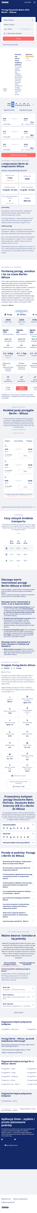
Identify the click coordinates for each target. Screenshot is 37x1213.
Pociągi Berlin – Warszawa (9, 1029)
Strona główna (6, 1109)
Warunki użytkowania (20, 1199)
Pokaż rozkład (10, 203)
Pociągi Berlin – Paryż (8, 1069)
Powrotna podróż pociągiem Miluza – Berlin (16, 1050)
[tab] (9, 110)
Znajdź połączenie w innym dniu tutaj (18, 496)
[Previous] (6, 542)
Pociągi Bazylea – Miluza (9, 1101)
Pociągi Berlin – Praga (8, 1073)
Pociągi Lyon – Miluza (8, 1080)
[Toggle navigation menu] (35, 2)
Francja (15, 1109)
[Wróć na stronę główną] (4, 2)
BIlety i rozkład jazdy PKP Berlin (12, 1052)
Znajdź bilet (9, 180)
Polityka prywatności (8, 1202)
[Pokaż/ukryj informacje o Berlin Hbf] (33, 988)
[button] (10, 29)
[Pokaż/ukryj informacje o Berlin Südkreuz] (33, 997)
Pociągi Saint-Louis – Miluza (10, 1084)
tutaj (33, 507)
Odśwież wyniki (17, 433)
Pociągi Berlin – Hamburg (9, 1076)
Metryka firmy (6, 1199)
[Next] (33, 104)
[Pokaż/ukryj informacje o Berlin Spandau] (33, 1005)
